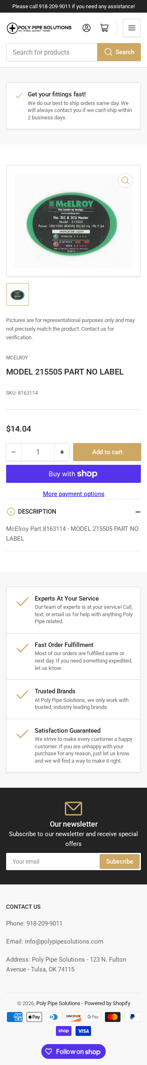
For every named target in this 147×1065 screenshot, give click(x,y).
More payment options (74, 494)
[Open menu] (132, 28)
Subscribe (119, 861)
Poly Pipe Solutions (58, 1003)
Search (125, 52)
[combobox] (73, 52)
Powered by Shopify (107, 1003)
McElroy (17, 358)
